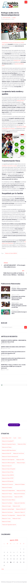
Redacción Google (6, 506)
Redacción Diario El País (7, 472)
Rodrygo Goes (17, 60)
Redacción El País (21, 490)
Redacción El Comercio (7, 484)
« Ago (2, 569)
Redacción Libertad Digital (8, 509)
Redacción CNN (20, 459)
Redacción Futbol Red (19, 503)
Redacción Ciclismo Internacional (10, 456)
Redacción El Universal (19, 493)
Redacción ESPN (18, 496)
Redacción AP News (6, 447)
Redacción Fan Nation (7, 503)
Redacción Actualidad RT (8, 441)
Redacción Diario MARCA (11, 253)
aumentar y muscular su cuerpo (9, 165)
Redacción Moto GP (21, 509)
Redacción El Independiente (8, 490)
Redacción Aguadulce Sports (9, 444)
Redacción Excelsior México (8, 499)
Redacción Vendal (6, 521)
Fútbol (14, 17)
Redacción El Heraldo (7, 487)
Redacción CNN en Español (8, 462)
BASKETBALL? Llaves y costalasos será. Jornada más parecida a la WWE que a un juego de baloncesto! (13, 366)
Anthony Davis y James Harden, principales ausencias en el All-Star (19, 306)
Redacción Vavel (16, 518)
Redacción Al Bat (22, 444)
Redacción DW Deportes (7, 481)
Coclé (14, 438)
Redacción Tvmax (6, 518)
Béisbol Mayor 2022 (6, 438)
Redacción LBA (16, 506)
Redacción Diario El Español (8, 469)
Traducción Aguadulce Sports (9, 524)
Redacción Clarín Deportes (8, 459)
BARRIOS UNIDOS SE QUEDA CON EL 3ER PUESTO (13, 346)
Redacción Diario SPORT (8, 478)
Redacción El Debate (20, 484)
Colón (19, 438)
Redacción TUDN (21, 515)
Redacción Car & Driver (18, 453)
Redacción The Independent (8, 515)
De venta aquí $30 (14, 424)
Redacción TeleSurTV (20, 512)
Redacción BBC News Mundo (9, 450)
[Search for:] (12, 327)
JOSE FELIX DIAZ (6, 17)
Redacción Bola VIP (6, 453)
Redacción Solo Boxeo (7, 512)
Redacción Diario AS (7, 465)
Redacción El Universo (7, 496)
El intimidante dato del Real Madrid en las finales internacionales (18, 298)
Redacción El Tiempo (7, 493)
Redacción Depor (21, 462)
